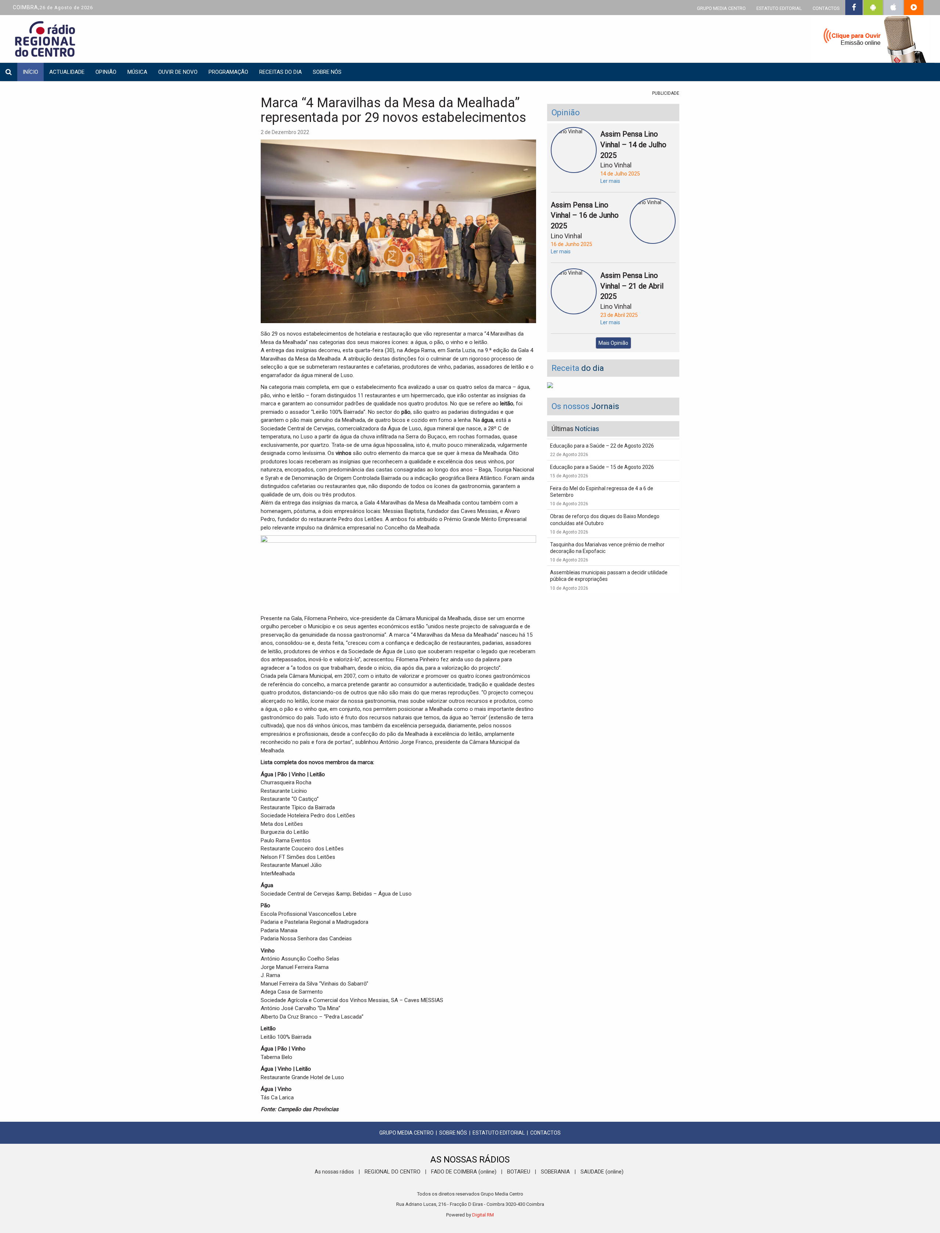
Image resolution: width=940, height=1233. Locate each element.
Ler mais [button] (610, 181)
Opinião (105, 72)
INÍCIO (30, 72)
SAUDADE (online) (602, 1171)
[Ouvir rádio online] (870, 40)
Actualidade (66, 72)
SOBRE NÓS (453, 1133)
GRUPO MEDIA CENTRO (721, 8)
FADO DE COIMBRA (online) (463, 1171)
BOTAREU (518, 1171)
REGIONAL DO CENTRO (392, 1171)
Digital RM (483, 1215)
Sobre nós (327, 72)
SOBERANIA (555, 1171)
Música (137, 72)
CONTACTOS (826, 8)
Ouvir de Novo (178, 72)
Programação (228, 72)
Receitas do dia (280, 72)
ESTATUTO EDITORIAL (779, 8)
